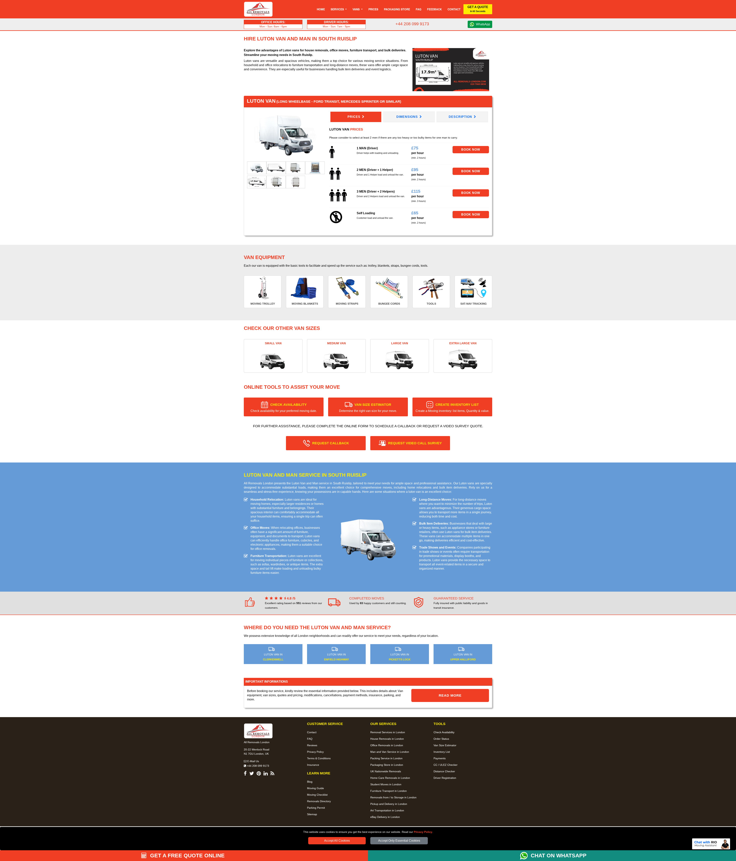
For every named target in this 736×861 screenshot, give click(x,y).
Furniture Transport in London (388, 790)
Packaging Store (397, 9)
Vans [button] (356, 9)
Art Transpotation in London (387, 810)
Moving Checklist (317, 794)
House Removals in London (387, 738)
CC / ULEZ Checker (446, 764)
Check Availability (444, 732)
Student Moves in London (385, 784)
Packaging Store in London (386, 764)
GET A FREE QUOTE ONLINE (187, 856)
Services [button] (338, 9)
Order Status (441, 738)
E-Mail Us (252, 761)
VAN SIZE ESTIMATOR (368, 407)
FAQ (309, 738)
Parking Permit (316, 807)
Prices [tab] (354, 116)
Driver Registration (445, 777)
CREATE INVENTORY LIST (452, 407)
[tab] (256, 167)
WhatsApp (483, 24)
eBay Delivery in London (385, 816)
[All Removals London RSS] (272, 774)
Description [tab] (461, 116)
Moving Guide (315, 788)
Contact (454, 9)
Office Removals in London (386, 745)
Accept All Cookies (337, 840)
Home (321, 9)
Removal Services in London (387, 732)
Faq (418, 9)
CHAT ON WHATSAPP (558, 856)
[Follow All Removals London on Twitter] (251, 774)
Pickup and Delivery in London (388, 803)
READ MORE (450, 695)
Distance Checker (444, 771)
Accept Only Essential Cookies (399, 840)
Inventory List (442, 751)
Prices (373, 9)
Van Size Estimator (445, 745)
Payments (440, 758)
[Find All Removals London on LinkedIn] (266, 774)
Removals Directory (319, 801)
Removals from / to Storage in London (393, 797)
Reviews (312, 745)
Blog (309, 781)
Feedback (434, 9)
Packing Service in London (386, 758)
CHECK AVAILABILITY (284, 407)
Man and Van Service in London (389, 751)
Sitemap (312, 814)
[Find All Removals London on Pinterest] (259, 774)
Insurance (313, 764)
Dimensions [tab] (407, 116)
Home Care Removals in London (390, 777)
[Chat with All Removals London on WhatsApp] (525, 855)
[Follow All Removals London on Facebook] (245, 774)
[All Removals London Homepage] (258, 9)
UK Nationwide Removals (385, 771)
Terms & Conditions (319, 758)
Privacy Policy (423, 831)
